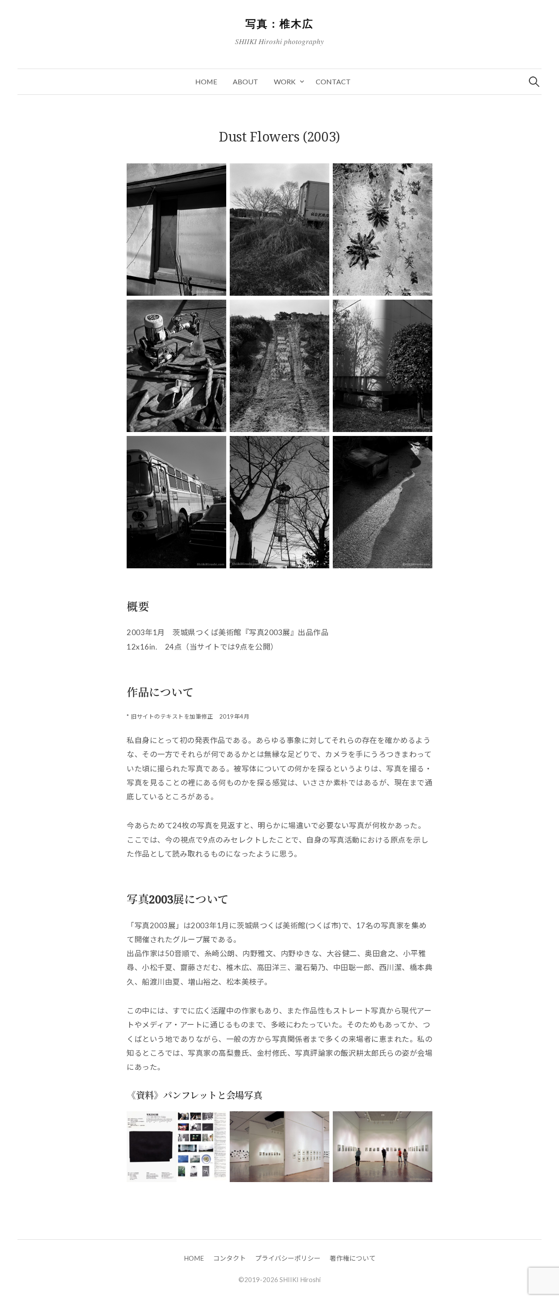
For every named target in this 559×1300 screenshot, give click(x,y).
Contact (333, 81)
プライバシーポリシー (288, 1258)
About (245, 81)
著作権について (353, 1258)
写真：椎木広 (279, 23)
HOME (206, 81)
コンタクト (229, 1258)
